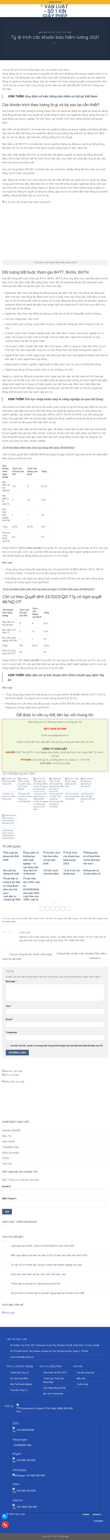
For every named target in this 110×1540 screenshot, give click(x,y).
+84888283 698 (22, 1445)
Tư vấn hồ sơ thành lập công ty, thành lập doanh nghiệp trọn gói (46, 1264)
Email (9, 1019)
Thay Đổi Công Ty (19, 1390)
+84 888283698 (24, 1429)
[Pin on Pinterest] (62, 908)
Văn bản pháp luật (85, 1372)
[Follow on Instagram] (53, 1514)
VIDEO (5, 1158)
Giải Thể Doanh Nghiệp (21, 1384)
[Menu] (4, 10)
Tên (8, 1006)
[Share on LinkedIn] (68, 908)
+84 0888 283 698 (26, 1506)
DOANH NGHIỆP (11, 1130)
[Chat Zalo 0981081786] (4, 1516)
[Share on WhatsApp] (42, 908)
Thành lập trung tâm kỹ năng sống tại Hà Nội (35, 1283)
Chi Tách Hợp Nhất (19, 1378)
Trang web (11, 1032)
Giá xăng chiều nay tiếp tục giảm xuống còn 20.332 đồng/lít (25, 798)
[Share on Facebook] (47, 908)
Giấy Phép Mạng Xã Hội (54, 1388)
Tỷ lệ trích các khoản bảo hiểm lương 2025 (8, 796)
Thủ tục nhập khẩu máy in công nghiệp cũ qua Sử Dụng (63, 399)
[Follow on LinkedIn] (60, 1514)
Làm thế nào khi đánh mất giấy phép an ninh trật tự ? (88, 798)
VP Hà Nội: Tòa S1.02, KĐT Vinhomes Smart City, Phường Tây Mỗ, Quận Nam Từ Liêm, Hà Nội (55, 1345)
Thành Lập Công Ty (19, 1372)
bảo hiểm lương (70, 918)
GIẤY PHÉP (8, 1141)
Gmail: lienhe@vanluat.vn (22, 1357)
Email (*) (6, 1186)
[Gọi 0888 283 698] (5, 1525)
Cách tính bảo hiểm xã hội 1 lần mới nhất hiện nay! (38, 1274)
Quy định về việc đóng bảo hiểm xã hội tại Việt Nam (61, 96)
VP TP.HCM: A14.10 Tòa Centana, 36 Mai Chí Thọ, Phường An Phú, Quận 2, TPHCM (49, 1351)
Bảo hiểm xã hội (47, 32)
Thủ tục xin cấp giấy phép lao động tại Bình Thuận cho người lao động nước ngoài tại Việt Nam (41, 801)
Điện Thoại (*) (9, 1198)
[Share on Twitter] (52, 908)
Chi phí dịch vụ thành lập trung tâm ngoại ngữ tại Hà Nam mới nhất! (47, 1293)
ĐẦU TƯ (6, 1136)
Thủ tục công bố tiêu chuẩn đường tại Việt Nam (72, 796)
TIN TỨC (7, 1163)
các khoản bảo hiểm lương (90, 918)
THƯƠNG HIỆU (10, 1147)
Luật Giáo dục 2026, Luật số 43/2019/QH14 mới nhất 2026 (8, 834)
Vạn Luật (64, 1536)
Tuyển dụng (82, 1384)
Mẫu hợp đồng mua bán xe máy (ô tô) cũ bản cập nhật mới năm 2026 (49, 1255)
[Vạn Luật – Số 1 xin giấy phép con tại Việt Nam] (55, 10)
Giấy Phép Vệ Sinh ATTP (55, 1372)
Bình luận (11, 981)
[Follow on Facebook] (50, 1514)
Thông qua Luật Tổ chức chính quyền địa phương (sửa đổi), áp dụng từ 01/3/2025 (56, 800)
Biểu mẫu (81, 1378)
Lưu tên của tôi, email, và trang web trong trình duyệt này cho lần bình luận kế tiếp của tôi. (56, 1045)
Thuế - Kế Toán (63, 32)
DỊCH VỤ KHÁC (10, 1152)
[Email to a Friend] (57, 908)
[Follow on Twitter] (57, 1514)
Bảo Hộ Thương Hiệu (53, 1393)
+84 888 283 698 (25, 1460)
